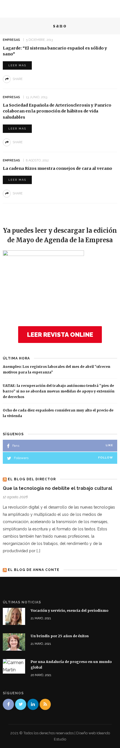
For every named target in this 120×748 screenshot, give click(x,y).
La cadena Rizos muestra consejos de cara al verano (57, 168)
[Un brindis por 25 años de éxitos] (14, 641)
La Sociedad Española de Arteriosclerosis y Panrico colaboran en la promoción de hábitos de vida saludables (57, 111)
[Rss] (45, 704)
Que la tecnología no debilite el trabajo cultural (57, 488)
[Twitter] (20, 704)
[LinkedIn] (33, 704)
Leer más (17, 65)
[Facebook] (8, 704)
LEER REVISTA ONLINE (60, 334)
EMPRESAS (11, 40)
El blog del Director (32, 479)
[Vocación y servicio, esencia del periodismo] (14, 616)
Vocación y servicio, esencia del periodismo (69, 610)
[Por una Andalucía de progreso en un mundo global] (14, 666)
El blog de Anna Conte (33, 570)
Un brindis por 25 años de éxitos (60, 636)
